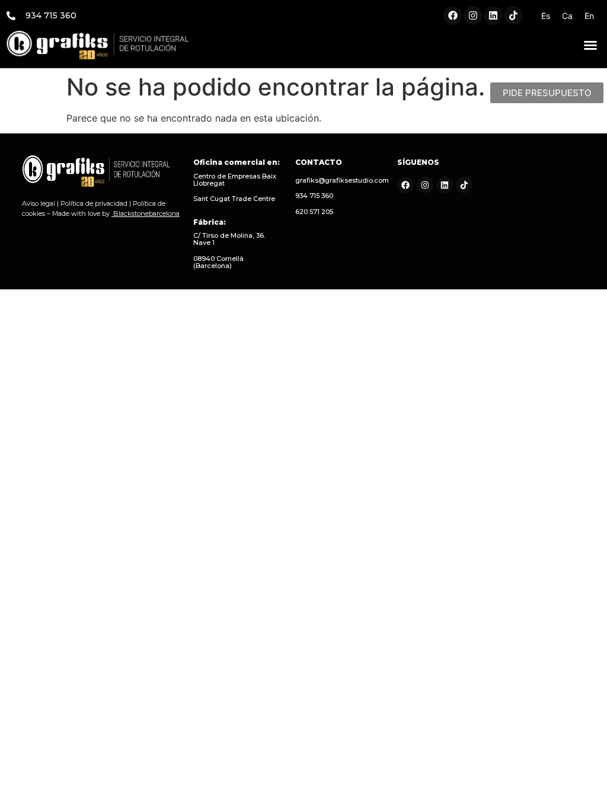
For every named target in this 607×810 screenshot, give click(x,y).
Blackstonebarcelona (146, 213)
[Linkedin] (493, 15)
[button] (590, 45)
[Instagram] (473, 15)
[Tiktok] (513, 15)
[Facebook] (452, 15)
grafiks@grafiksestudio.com (342, 180)
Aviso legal (38, 203)
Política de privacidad (93, 203)
